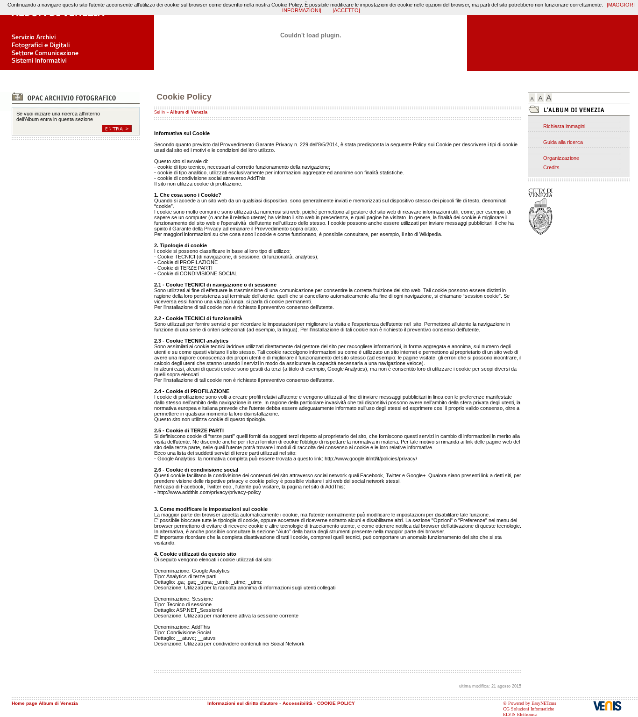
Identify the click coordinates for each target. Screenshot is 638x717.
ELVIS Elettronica (520, 714)
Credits (551, 167)
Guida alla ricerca (563, 142)
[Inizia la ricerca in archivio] (121, 128)
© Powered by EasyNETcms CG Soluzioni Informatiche (529, 706)
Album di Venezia (188, 112)
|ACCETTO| (346, 10)
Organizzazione (561, 158)
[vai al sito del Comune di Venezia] (549, 211)
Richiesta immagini (564, 126)
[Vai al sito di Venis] (615, 705)
